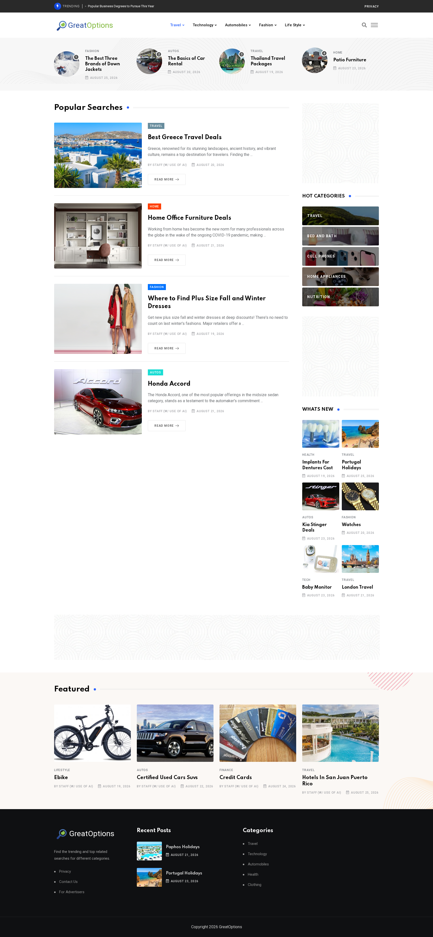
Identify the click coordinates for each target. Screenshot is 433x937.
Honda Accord (169, 384)
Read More (164, 179)
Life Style (293, 25)
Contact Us (68, 882)
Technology (203, 25)
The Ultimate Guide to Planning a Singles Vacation (124, 6)
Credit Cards (236, 777)
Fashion (266, 25)
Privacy (372, 6)
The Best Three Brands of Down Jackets (102, 64)
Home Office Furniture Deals (189, 218)
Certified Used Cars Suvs (167, 777)
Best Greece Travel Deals (185, 137)
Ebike (61, 777)
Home (338, 52)
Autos (173, 51)
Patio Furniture (349, 60)
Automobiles (236, 25)
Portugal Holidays (184, 873)
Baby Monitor (317, 587)
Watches (351, 525)
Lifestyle (62, 770)
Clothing (254, 885)
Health (308, 454)
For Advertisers (71, 892)
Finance (226, 770)
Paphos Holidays (183, 847)
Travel (175, 25)
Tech (306, 580)
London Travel (357, 587)
